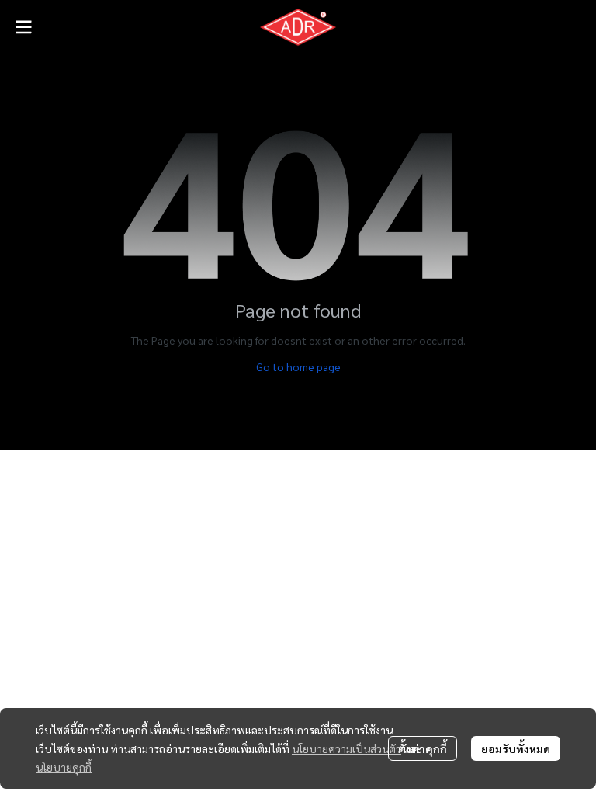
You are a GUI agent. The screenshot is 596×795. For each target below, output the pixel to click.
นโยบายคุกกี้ (64, 767)
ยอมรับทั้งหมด (515, 748)
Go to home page (298, 366)
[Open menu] (23, 27)
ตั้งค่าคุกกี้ (422, 748)
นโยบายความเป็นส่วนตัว (346, 748)
